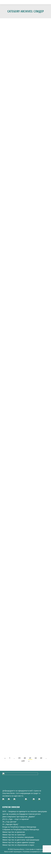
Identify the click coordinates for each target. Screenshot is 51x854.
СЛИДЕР (15, 68)
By (26, 68)
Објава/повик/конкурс (13, 643)
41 (30, 758)
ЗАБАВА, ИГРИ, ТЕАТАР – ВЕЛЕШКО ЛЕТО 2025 (24, 62)
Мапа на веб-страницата (13, 852)
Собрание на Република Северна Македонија (20, 829)
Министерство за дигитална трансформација (20, 840)
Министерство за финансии (13, 832)
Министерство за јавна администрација (18, 842)
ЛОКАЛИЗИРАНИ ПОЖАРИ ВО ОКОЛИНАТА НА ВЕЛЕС (25, 714)
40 (25, 758)
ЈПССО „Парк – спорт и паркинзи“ (15, 819)
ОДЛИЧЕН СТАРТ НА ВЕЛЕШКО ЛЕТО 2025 (24, 265)
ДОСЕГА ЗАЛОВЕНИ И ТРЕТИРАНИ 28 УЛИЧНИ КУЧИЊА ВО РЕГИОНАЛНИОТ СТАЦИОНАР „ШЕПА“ (23, 555)
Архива (44, 852)
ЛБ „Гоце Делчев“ (9, 822)
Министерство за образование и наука (18, 845)
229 (23, 761)
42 (36, 758)
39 (19, 758)
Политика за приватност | (32, 852)
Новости (8, 487)
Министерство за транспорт (14, 834)
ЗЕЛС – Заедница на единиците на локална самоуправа (24, 811)
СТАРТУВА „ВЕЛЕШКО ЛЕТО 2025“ (21, 483)
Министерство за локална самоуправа (18, 837)
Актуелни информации (13, 563)
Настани (8, 68)
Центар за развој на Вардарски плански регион (21, 814)
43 (41, 758)
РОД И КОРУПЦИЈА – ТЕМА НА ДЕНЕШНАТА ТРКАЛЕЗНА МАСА (20, 132)
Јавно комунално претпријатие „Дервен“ (18, 816)
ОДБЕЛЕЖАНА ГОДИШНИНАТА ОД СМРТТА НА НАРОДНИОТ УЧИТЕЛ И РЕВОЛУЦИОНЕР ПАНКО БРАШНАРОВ (25, 338)
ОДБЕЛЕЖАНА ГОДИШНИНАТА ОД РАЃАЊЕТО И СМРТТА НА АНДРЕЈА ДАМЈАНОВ (21, 414)
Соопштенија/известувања (21, 719)
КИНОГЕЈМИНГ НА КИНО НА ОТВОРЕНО (23, 201)
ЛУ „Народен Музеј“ (10, 824)
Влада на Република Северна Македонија (19, 827)
